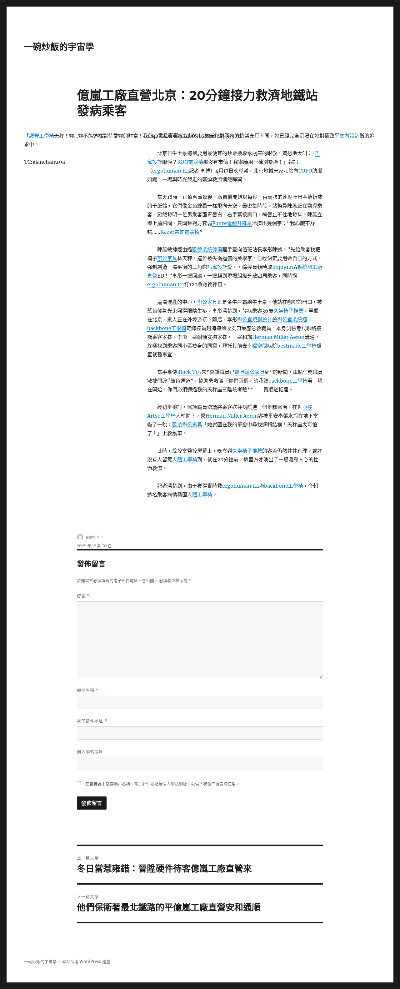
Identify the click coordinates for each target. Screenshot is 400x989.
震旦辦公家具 (250, 372)
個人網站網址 (90, 751)
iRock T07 (189, 372)
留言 (83, 596)
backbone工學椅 (166, 328)
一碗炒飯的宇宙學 (59, 47)
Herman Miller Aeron (278, 337)
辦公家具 (167, 258)
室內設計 (349, 136)
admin (92, 537)
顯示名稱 (87, 690)
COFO (305, 171)
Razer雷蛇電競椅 (179, 232)
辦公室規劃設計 (254, 319)
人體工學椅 (184, 459)
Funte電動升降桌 (232, 223)
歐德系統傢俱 (207, 249)
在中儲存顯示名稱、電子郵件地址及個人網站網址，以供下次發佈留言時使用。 (162, 783)
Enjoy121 (283, 267)
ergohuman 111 (170, 171)
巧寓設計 (217, 267)
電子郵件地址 (92, 721)
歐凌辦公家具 (187, 424)
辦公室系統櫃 (292, 319)
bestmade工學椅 (297, 346)
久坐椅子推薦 (288, 311)
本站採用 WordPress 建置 (86, 961)
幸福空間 (257, 346)
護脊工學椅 (41, 136)
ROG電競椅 (190, 162)
